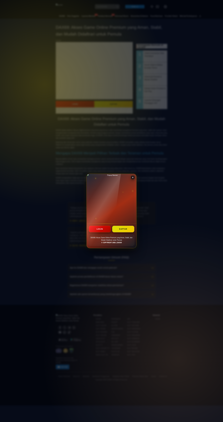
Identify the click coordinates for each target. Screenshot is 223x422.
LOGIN (100, 229)
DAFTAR (123, 229)
